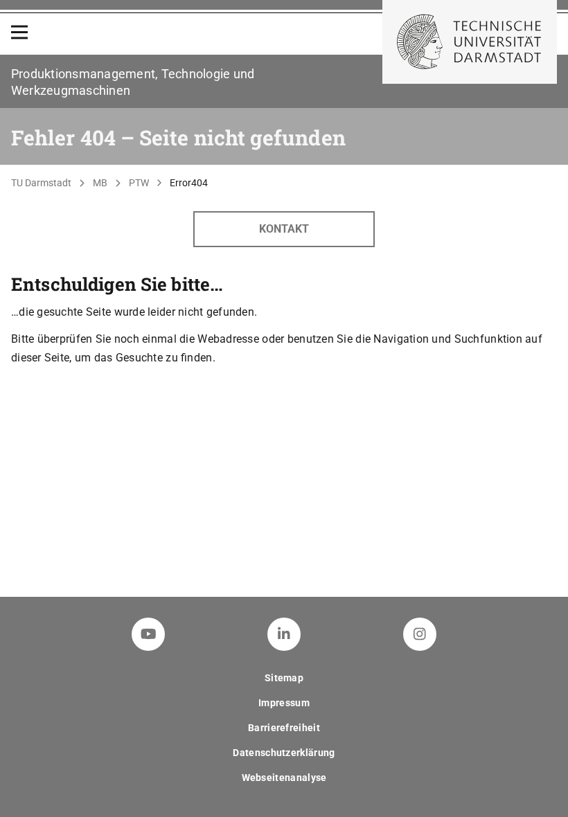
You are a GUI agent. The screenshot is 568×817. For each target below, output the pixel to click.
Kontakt (284, 228)
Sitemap (284, 677)
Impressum (284, 702)
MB (100, 182)
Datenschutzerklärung (284, 752)
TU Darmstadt (41, 182)
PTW (139, 182)
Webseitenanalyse (284, 777)
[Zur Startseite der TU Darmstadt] (469, 42)
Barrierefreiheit (284, 727)
